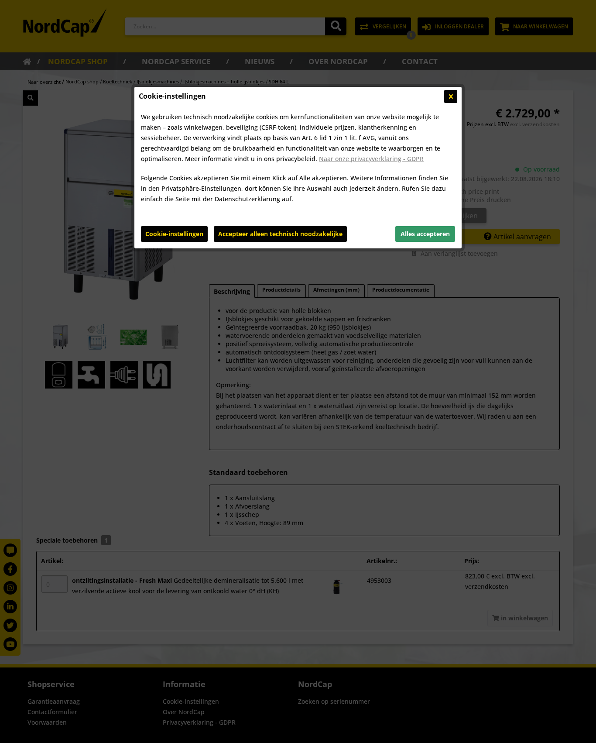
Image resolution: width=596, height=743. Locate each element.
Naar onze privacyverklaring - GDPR (371, 159)
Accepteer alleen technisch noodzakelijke (280, 234)
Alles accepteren (425, 234)
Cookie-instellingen (174, 234)
